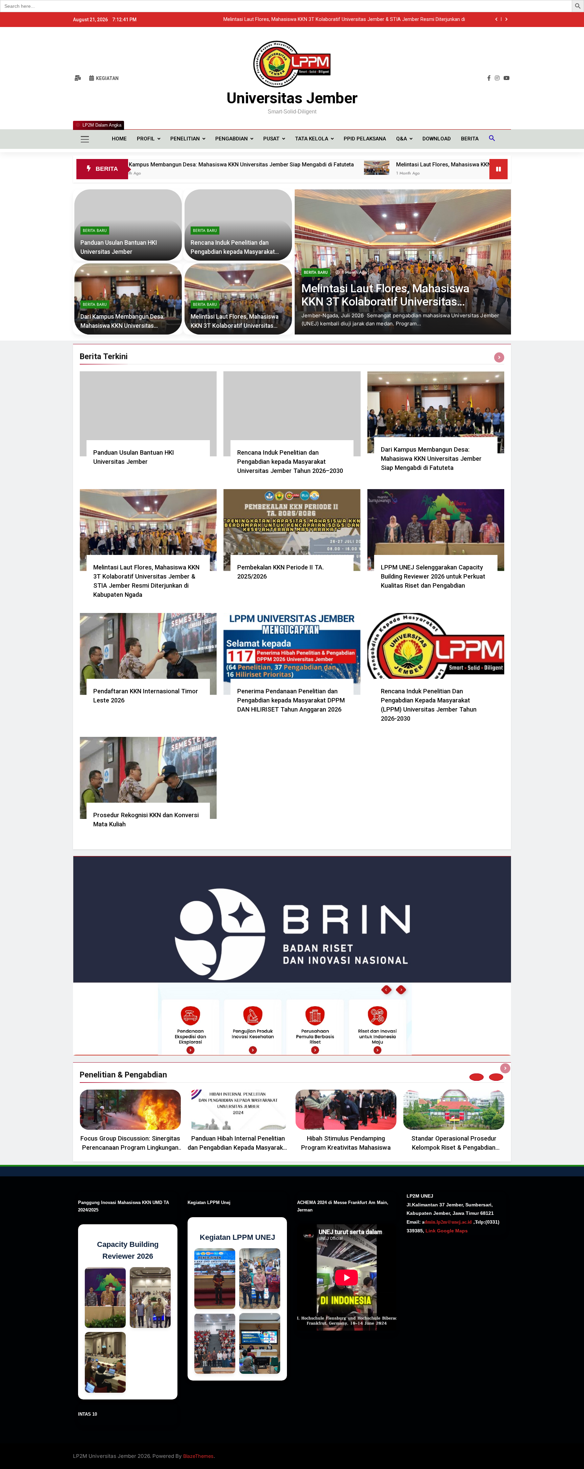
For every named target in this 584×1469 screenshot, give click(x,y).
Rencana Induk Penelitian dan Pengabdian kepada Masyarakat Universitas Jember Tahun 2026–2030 (290, 461)
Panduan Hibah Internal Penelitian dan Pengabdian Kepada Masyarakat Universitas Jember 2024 (238, 1147)
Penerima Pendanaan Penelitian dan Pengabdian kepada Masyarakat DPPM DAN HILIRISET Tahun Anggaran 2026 (291, 700)
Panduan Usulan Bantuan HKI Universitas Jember (411, 19)
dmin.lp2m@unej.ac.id (448, 1221)
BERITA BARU (316, 289)
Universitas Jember (292, 98)
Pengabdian (231, 139)
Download (436, 139)
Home (119, 139)
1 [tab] (476, 1077)
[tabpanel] (130, 1122)
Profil (146, 139)
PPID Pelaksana (365, 139)
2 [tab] (496, 1077)
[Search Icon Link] (492, 139)
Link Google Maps (446, 1230)
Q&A (401, 139)
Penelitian (185, 139)
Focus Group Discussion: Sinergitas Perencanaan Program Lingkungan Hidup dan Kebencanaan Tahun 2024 (130, 1147)
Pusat (271, 139)
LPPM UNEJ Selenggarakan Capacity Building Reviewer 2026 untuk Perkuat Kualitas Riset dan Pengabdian (433, 576)
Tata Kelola (311, 139)
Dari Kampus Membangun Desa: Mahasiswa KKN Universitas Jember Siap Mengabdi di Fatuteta (129, 164)
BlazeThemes (198, 1456)
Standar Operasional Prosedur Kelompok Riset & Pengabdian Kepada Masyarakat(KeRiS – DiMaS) (454, 1147)
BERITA (470, 139)
